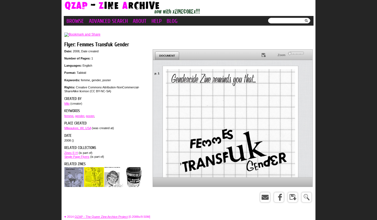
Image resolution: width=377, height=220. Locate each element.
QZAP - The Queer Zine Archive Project (101, 216)
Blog (172, 21)
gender (79, 116)
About (140, 21)
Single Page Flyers (76, 156)
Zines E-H (71, 152)
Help (157, 21)
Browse (75, 21)
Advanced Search (108, 21)
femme (68, 116)
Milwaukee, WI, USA (77, 128)
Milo (67, 103)
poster (90, 116)
